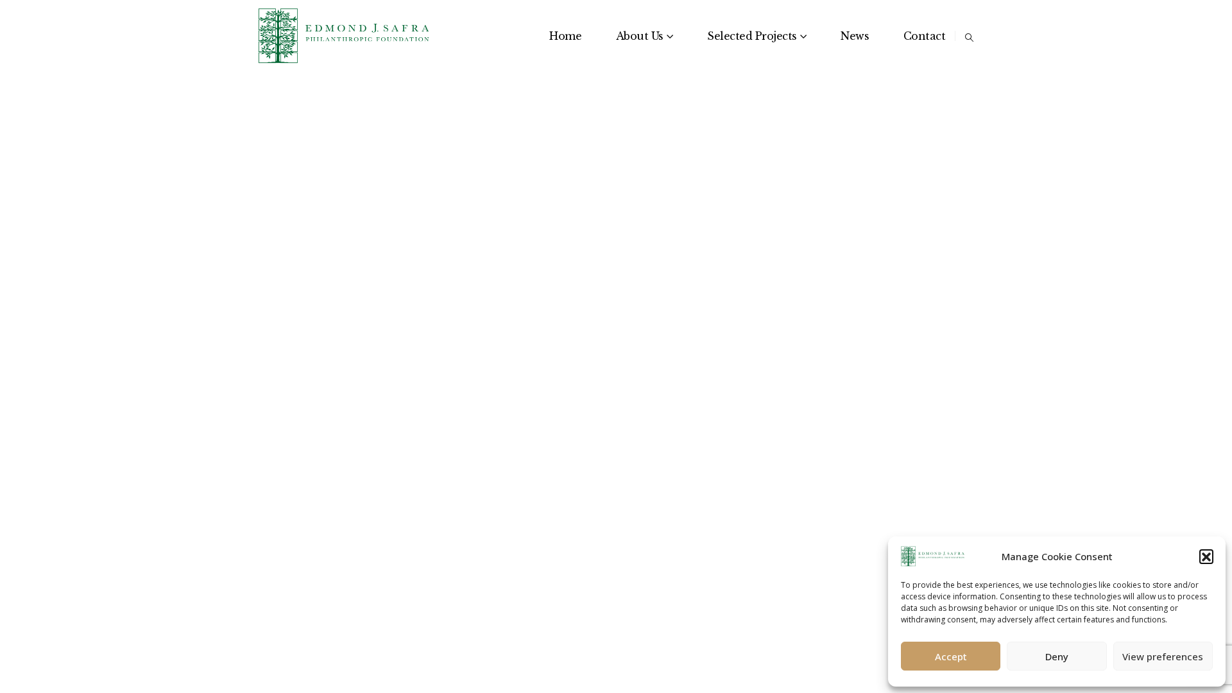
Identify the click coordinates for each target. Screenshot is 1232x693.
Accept (951, 656)
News (855, 36)
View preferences (1162, 656)
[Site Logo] (344, 36)
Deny (1056, 656)
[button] (1206, 556)
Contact (924, 36)
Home (565, 36)
